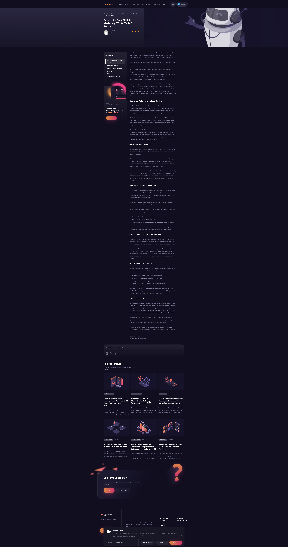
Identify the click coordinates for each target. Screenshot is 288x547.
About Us (140, 4)
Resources (148, 4)
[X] (111, 353)
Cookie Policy (109, 542)
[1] (131, 338)
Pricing (164, 4)
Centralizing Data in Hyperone (114, 68)
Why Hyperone (123, 4)
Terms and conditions (181, 520)
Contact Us (109, 490)
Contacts (157, 4)
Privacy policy (120, 542)
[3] (134, 338)
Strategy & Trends (136, 439)
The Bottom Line (111, 80)
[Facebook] (116, 353)
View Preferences (147, 542)
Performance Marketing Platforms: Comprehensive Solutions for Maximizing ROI (143, 446)
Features (132, 4)
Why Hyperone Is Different (113, 76)
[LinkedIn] (107, 353)
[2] (132, 338)
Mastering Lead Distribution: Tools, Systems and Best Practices (170, 446)
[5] (137, 338)
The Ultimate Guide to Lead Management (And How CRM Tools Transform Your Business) (116, 401)
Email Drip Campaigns (112, 65)
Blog (108, 13)
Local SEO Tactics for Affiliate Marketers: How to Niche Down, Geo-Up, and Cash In (170, 400)
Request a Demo (111, 118)
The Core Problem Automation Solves (114, 72)
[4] (135, 338)
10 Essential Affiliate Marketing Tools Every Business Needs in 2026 (141, 400)
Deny (161, 542)
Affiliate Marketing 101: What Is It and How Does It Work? (116, 445)
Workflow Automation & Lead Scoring (114, 61)
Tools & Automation (115, 13)
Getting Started (163, 393)
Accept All (175, 542)
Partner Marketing (108, 439)
